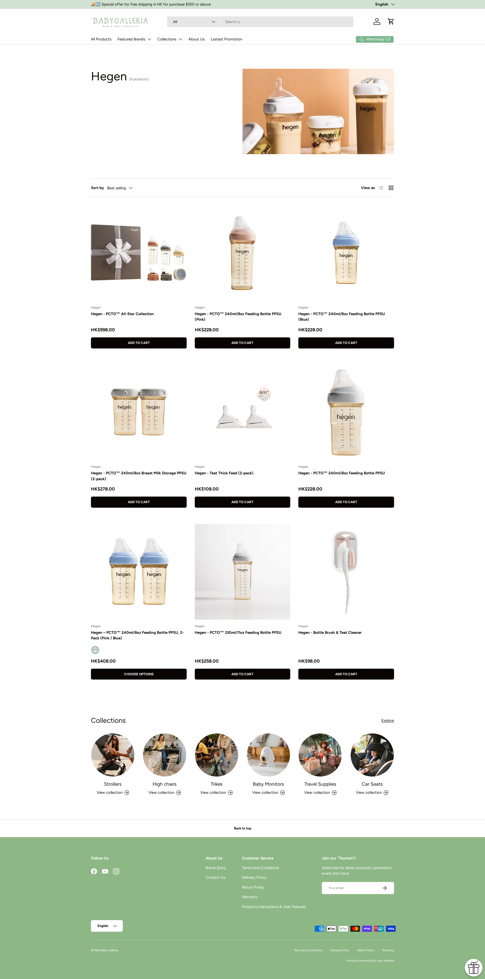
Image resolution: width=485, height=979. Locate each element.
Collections (166, 39)
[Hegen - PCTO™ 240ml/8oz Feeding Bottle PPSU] (346, 412)
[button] (391, 21)
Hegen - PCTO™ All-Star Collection (122, 314)
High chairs (165, 784)
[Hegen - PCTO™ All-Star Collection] (139, 253)
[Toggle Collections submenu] (180, 39)
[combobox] (260, 21)
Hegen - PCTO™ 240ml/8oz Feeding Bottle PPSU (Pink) (238, 317)
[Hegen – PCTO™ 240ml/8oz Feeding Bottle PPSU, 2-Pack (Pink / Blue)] (139, 572)
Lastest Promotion (226, 39)
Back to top (242, 828)
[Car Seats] (372, 755)
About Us (196, 39)
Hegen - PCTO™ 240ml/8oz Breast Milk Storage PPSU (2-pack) (138, 476)
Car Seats (372, 784)
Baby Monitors (268, 784)
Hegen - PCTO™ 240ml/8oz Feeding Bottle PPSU (341, 473)
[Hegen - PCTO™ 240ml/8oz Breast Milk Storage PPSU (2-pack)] (139, 412)
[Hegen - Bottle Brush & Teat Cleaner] (346, 572)
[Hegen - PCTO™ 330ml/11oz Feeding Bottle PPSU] (242, 572)
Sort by (97, 187)
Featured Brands (131, 39)
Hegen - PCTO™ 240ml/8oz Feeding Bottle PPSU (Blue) (341, 317)
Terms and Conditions (260, 868)
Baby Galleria (109, 950)
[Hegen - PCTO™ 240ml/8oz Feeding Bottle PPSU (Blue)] (346, 253)
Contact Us (215, 877)
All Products (101, 39)
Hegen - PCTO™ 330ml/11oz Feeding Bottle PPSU (238, 632)
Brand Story (216, 868)
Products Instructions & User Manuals (274, 906)
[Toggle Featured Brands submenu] (149, 39)
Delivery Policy (254, 877)
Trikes (217, 784)
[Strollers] (112, 755)
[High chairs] (164, 755)
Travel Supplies (320, 784)
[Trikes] (216, 755)
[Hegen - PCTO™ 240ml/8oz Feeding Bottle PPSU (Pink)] (242, 253)
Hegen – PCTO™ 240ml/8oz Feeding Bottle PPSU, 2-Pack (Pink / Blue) (137, 635)
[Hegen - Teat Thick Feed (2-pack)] (242, 412)
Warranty (249, 897)
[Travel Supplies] (320, 755)
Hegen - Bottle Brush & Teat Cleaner (330, 632)
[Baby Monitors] (268, 755)
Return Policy (253, 887)
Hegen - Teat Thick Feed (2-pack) (224, 473)
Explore (387, 720)
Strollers (113, 784)
